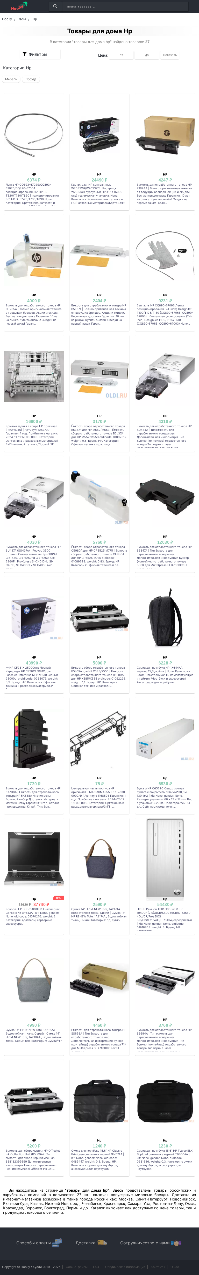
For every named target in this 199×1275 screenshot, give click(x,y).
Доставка (85, 1242)
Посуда (31, 79)
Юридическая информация (124, 1267)
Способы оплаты (33, 1242)
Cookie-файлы (77, 1267)
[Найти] (55, 6)
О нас (174, 1267)
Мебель (11, 79)
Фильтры (38, 54)
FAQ (96, 1267)
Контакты (158, 1267)
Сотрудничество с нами (145, 1242)
